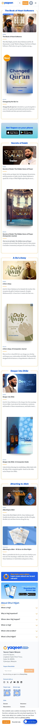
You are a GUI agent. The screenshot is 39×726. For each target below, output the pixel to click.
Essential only (16, 722)
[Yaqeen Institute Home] (7, 3)
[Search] (20, 3)
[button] (19, 608)
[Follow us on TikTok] (11, 682)
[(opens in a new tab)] (32, 594)
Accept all (6, 722)
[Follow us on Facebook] (18, 682)
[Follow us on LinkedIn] (21, 682)
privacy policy (25, 718)
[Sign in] (31, 3)
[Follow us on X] (8, 682)
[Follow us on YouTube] (14, 682)
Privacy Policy (23, 674)
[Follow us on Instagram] (4, 682)
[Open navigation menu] (35, 3)
